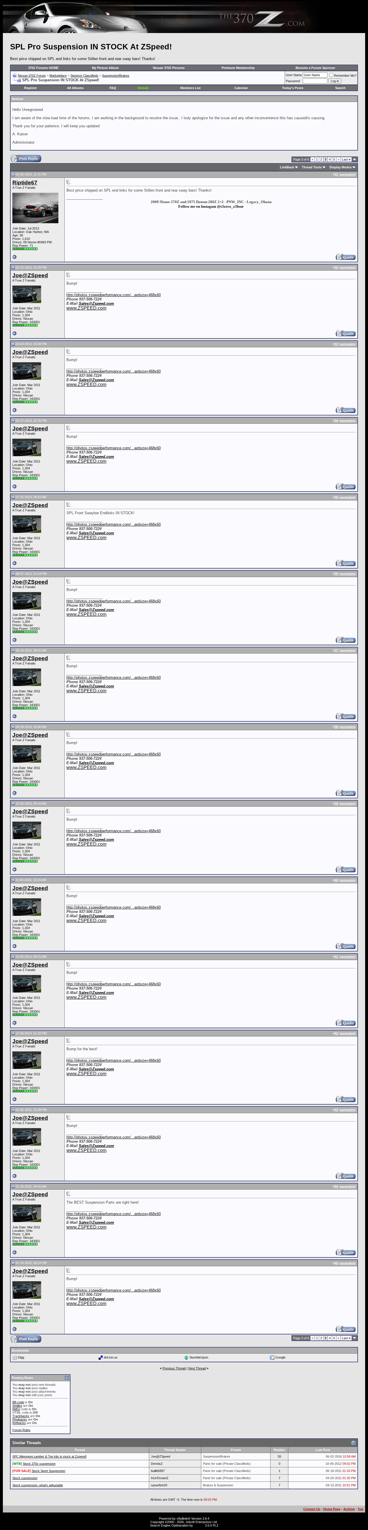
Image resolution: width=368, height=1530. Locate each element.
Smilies (17, 1405)
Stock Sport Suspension (48, 1471)
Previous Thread (174, 1368)
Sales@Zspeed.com (96, 303)
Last (346, 159)
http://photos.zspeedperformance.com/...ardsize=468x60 (113, 295)
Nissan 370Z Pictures (169, 68)
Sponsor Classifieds (84, 75)
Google (280, 1357)
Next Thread (197, 1368)
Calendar (241, 88)
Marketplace (58, 75)
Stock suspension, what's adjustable (37, 1485)
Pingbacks (19, 1419)
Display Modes (340, 167)
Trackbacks (20, 1416)
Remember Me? (345, 75)
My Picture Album (105, 68)
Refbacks (19, 1423)
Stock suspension (24, 1478)
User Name (294, 75)
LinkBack (287, 167)
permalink (347, 174)
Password (293, 81)
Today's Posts (292, 88)
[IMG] (16, 1409)
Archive (349, 1509)
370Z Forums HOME (43, 68)
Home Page (331, 1509)
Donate (143, 88)
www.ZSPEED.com (86, 308)
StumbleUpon (198, 1357)
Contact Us (311, 1509)
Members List (190, 88)
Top (360, 1509)
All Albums (75, 88)
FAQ (113, 88)
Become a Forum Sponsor (315, 68)
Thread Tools (312, 167)
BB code (18, 1402)
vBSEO (199, 1525)
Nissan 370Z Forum (32, 75)
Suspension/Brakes (115, 75)
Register (30, 88)
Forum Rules (21, 1430)
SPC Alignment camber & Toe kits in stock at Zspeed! (49, 1456)
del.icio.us (111, 1357)
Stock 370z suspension (39, 1463)
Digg (21, 1357)
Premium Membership (238, 68)
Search (340, 88)
